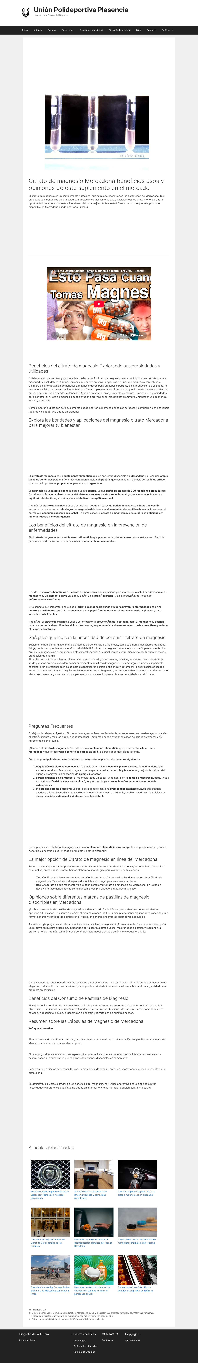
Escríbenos (107, 1340)
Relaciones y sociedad (91, 30)
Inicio (25, 30)
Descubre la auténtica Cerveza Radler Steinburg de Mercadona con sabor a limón (50, 1290)
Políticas (166, 30)
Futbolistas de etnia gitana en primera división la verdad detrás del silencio (68, 1319)
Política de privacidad (86, 1346)
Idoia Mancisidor (27, 1340)
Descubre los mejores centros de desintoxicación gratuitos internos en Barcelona (93, 1242)
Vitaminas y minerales (144, 1313)
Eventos (52, 30)
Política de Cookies (84, 1351)
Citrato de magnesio (42, 1313)
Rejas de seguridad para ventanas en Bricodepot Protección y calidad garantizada (50, 1194)
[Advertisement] (99, 68)
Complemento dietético (64, 1313)
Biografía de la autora (119, 30)
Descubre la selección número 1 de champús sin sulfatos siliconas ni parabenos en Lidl (92, 1290)
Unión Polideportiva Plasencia (81, 10)
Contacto (151, 30)
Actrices (37, 30)
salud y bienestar (97, 1313)
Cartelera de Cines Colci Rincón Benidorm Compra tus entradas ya (135, 1289)
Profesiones (68, 30)
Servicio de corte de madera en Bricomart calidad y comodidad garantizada (90, 1194)
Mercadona (82, 1313)
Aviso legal (80, 1340)
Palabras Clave (39, 1309)
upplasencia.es (132, 1340)
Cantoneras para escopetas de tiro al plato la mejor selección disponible (137, 1193)
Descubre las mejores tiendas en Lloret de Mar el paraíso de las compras (48, 1242)
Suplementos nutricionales (119, 1313)
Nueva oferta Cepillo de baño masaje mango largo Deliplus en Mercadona (137, 1241)
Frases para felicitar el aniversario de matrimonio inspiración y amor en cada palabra (72, 1316)
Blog (138, 30)
